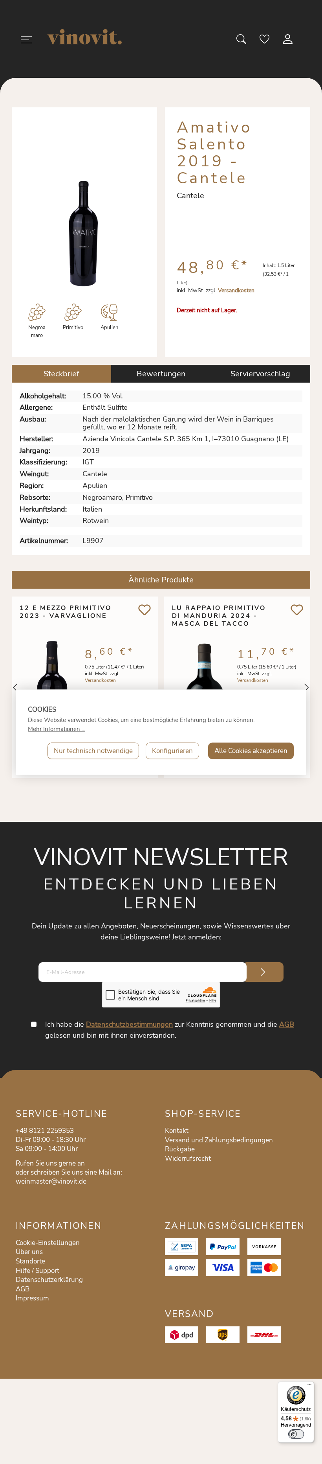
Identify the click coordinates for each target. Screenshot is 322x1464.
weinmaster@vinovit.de (51, 1181)
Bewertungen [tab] (161, 373)
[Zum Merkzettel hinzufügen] (144, 609)
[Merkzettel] (265, 41)
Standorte (30, 1261)
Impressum (32, 1298)
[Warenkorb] (305, 42)
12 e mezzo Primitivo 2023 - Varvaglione (66, 612)
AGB (286, 1024)
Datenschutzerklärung (49, 1279)
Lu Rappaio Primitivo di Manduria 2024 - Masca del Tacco (219, 616)
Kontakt (176, 1130)
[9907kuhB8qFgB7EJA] (83, 232)
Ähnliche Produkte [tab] (161, 580)
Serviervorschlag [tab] (260, 373)
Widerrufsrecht (188, 1158)
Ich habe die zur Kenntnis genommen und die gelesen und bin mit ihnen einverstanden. (169, 1030)
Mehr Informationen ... (56, 729)
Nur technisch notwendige (93, 750)
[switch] (296, 1434)
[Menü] (26, 41)
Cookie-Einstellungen (48, 1242)
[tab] (61, 374)
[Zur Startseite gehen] (84, 36)
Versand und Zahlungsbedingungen (219, 1140)
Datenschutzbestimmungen (129, 1024)
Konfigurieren (172, 750)
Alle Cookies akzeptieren (250, 750)
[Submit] (263, 972)
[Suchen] (242, 41)
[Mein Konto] (288, 41)
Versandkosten (236, 290)
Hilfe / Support (37, 1270)
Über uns (29, 1251)
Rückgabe (180, 1149)
